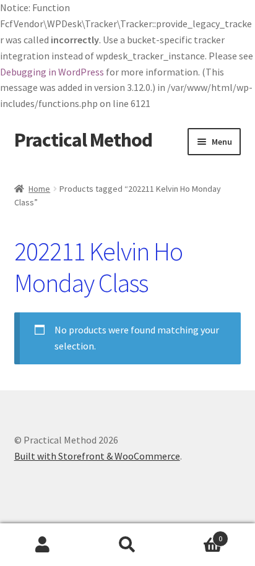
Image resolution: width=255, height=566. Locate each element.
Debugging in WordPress (52, 72)
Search (127, 545)
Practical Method (83, 139)
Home (39, 188)
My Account (42, 545)
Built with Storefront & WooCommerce (97, 456)
